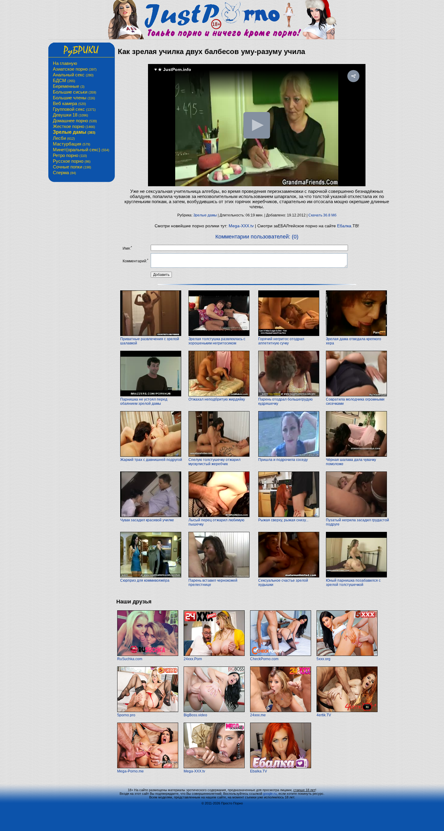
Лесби (64, 138)
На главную (65, 63)
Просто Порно (232, 803)
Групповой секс (74, 109)
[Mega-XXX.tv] (214, 767)
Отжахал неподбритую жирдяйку (216, 399)
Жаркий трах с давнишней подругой (151, 460)
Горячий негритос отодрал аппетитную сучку (281, 341)
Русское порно (72, 161)
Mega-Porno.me (130, 771)
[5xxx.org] (347, 655)
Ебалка (344, 225)
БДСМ (64, 80)
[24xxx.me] (280, 711)
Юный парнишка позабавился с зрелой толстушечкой (353, 582)
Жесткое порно (74, 126)
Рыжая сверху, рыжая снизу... (283, 520)
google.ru (270, 793)
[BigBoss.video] (214, 711)
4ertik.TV (324, 715)
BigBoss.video (195, 715)
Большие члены (74, 97)
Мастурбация (71, 143)
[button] (353, 76)
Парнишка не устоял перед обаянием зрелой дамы (143, 401)
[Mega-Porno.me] (147, 767)
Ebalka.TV (258, 771)
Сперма (64, 172)
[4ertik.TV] (347, 711)
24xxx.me (258, 715)
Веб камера (69, 103)
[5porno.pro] (147, 711)
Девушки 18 (70, 114)
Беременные (69, 86)
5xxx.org (323, 659)
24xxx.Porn (193, 659)
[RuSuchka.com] (147, 655)
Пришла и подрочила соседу (283, 460)
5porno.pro (126, 715)
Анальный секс (73, 74)
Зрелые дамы (74, 132)
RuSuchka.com (129, 659)
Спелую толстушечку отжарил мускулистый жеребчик (214, 462)
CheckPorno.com (264, 659)
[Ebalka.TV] (280, 767)
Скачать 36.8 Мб (322, 215)
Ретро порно (70, 155)
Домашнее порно (75, 120)
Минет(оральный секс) (81, 149)
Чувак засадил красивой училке (147, 520)
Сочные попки (72, 166)
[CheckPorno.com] (280, 655)
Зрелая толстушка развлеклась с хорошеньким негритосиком (216, 341)
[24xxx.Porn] (214, 655)
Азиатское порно (75, 69)
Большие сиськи (74, 91)
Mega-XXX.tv (241, 225)
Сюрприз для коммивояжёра (144, 580)
